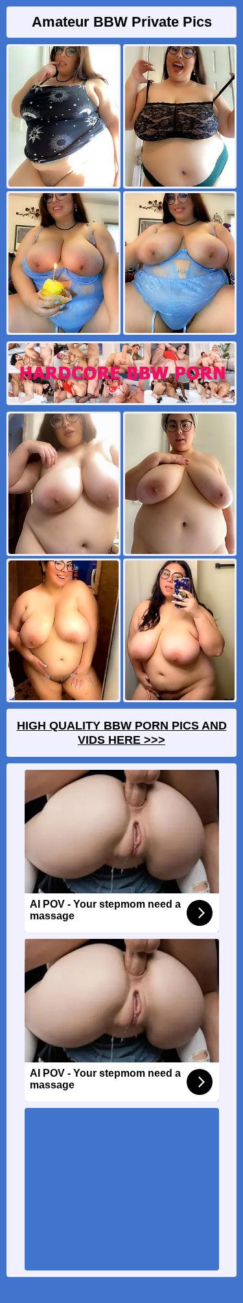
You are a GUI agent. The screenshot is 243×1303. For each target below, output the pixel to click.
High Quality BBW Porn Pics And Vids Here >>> (122, 732)
